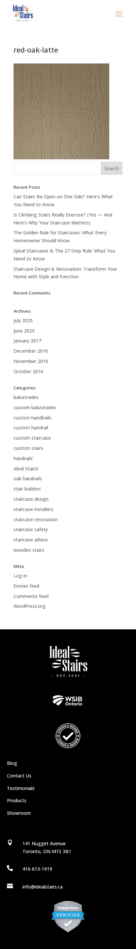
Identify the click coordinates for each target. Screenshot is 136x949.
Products (16, 800)
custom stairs (28, 448)
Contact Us (19, 775)
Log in (20, 576)
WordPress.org (30, 606)
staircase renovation (36, 519)
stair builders (27, 489)
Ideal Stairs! (26, 468)
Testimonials (21, 788)
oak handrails (28, 478)
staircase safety (31, 529)
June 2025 (24, 331)
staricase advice (31, 539)
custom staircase (32, 438)
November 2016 (31, 361)
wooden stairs (29, 550)
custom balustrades (35, 407)
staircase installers (33, 509)
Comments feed (31, 596)
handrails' (24, 458)
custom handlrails (32, 418)
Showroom (19, 813)
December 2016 (31, 351)
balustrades (26, 397)
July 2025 (23, 320)
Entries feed (26, 586)
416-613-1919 (37, 869)
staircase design (31, 499)
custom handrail (31, 427)
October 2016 (28, 371)
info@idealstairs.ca (42, 887)
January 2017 (27, 340)
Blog (12, 763)
